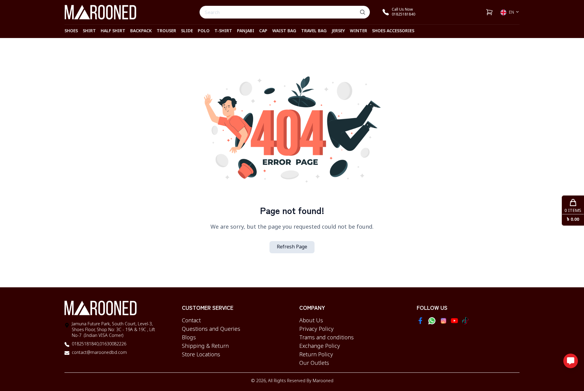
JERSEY (338, 31)
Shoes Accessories (393, 31)
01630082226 (112, 344)
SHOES (71, 31)
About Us (311, 320)
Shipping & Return (205, 346)
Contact (191, 320)
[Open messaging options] (570, 361)
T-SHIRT (223, 31)
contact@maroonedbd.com (99, 353)
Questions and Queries (211, 329)
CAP (263, 31)
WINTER (358, 31)
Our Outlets (314, 363)
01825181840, (85, 344)
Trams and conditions (326, 337)
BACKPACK (141, 31)
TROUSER (166, 31)
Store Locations (201, 354)
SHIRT (89, 31)
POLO (204, 31)
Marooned (323, 381)
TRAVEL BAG (314, 31)
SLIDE (187, 31)
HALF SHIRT (113, 31)
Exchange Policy (319, 346)
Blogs (189, 337)
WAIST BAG (284, 31)
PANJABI (245, 31)
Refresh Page (292, 247)
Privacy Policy (316, 329)
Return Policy (316, 354)
